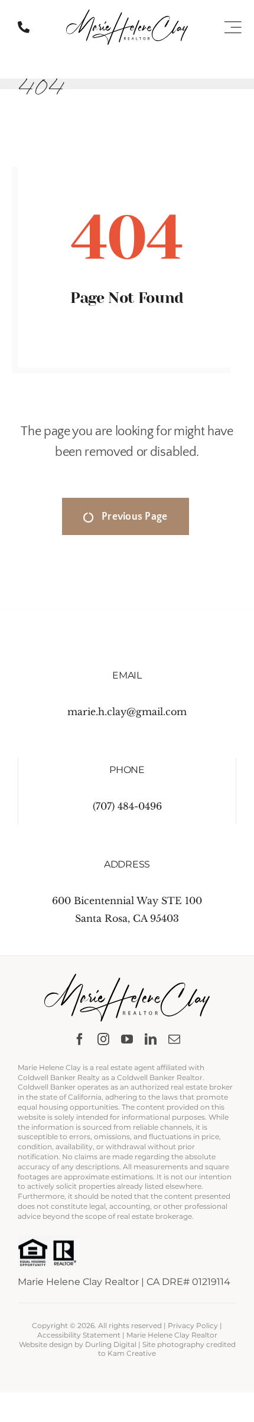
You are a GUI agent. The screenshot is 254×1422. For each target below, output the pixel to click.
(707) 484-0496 (127, 806)
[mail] (174, 1039)
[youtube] (127, 1039)
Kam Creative (132, 1353)
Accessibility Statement (79, 1334)
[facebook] (80, 1039)
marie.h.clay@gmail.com (127, 711)
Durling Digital (110, 1344)
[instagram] (103, 1039)
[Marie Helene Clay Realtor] (127, 14)
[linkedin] (151, 1039)
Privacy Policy (193, 1325)
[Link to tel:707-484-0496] (24, 27)
